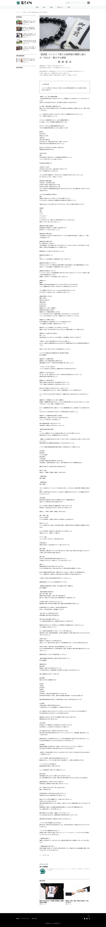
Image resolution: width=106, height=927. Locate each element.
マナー (41, 855)
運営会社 (18, 918)
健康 (51, 7)
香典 (48, 855)
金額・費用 (44, 855)
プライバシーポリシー (25, 918)
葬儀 (37, 7)
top (88, 916)
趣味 (69, 7)
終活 (44, 7)
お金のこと (60, 7)
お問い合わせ (34, 918)
